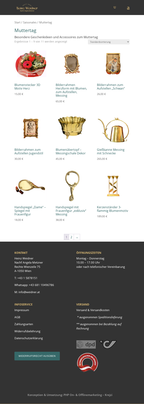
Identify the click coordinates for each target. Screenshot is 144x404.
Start (17, 22)
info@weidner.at (29, 292)
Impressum (21, 310)
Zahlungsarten (23, 324)
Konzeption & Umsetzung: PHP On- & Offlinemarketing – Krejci (70, 395)
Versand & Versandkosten (93, 310)
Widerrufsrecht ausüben (37, 356)
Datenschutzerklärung (28, 338)
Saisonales (30, 22)
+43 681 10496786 (41, 285)
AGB (17, 317)
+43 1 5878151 (27, 278)
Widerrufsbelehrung (27, 331)
